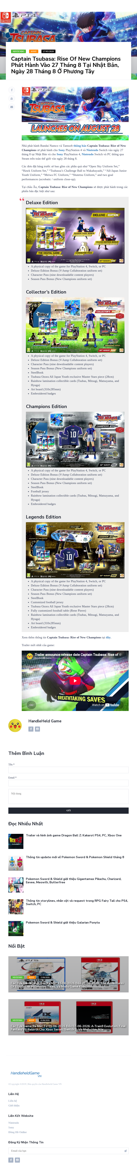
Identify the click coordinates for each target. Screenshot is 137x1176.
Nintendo (18, 51)
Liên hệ (12, 1100)
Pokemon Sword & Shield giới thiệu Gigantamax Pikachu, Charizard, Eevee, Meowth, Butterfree (73, 880)
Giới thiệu (14, 1105)
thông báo (80, 145)
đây (108, 637)
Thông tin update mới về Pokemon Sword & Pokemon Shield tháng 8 (75, 857)
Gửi (68, 810)
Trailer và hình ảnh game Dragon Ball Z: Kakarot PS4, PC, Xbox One (74, 835)
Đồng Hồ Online (17, 1132)
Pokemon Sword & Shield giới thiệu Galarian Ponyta (63, 923)
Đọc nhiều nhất (25, 824)
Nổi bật (16, 946)
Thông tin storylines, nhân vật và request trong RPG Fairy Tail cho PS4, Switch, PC (77, 902)
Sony (34, 51)
